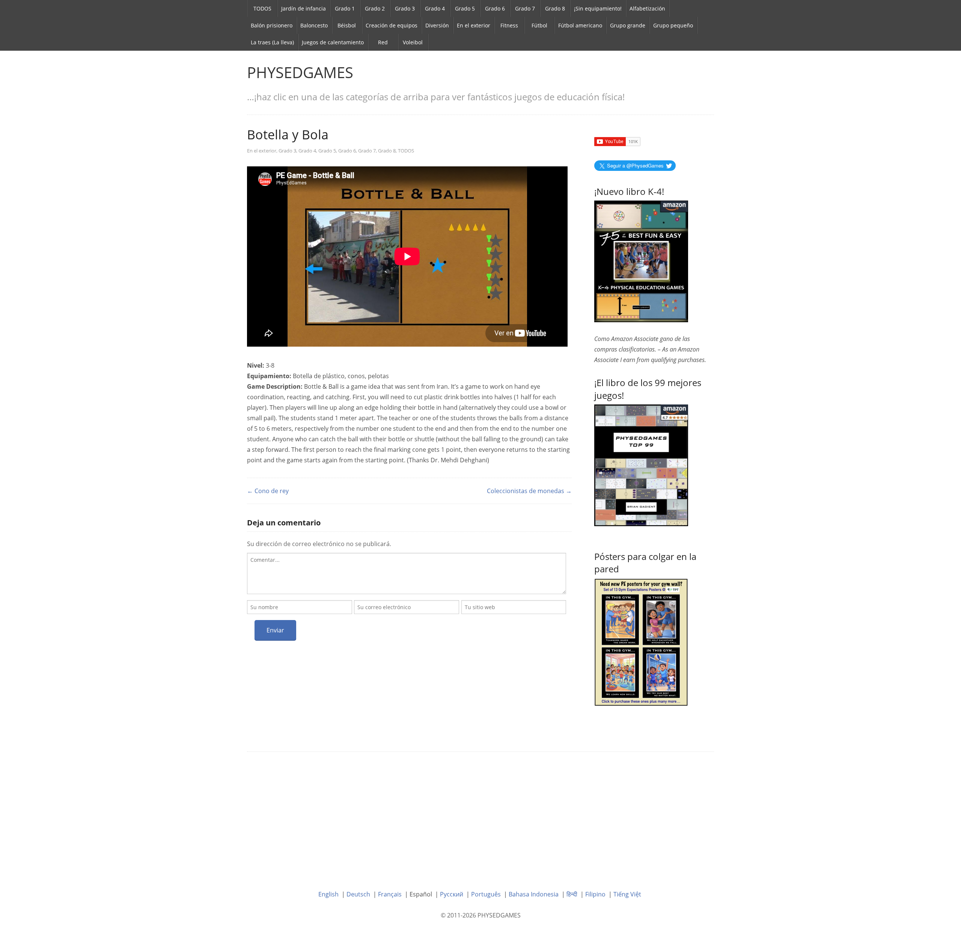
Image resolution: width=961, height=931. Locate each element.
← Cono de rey (268, 491)
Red (383, 42)
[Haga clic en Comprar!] (641, 465)
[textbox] (406, 573)
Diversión (437, 25)
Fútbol (539, 25)
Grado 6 (495, 8)
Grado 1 (345, 8)
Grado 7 (525, 8)
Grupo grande (627, 25)
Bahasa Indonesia (534, 894)
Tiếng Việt (627, 894)
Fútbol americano (580, 25)
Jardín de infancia (303, 8)
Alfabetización (647, 8)
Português (486, 894)
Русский (451, 894)
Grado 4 (435, 8)
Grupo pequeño (673, 25)
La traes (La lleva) (272, 42)
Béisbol (346, 25)
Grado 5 (465, 8)
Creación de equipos (391, 25)
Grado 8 (555, 8)
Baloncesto (314, 25)
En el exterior (473, 25)
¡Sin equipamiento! (598, 8)
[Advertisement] (480, 815)
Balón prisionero (271, 25)
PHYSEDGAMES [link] (300, 72)
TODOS (262, 8)
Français (390, 894)
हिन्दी (571, 894)
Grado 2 (375, 8)
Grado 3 (405, 8)
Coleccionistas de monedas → (529, 491)
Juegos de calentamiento (333, 42)
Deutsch (358, 894)
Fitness (509, 25)
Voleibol (413, 42)
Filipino (595, 894)
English (328, 894)
